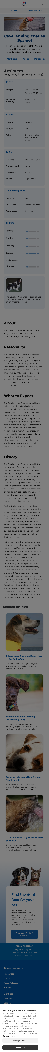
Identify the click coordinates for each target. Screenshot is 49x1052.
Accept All (20, 1048)
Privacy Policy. (9, 1036)
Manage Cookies (20, 1041)
